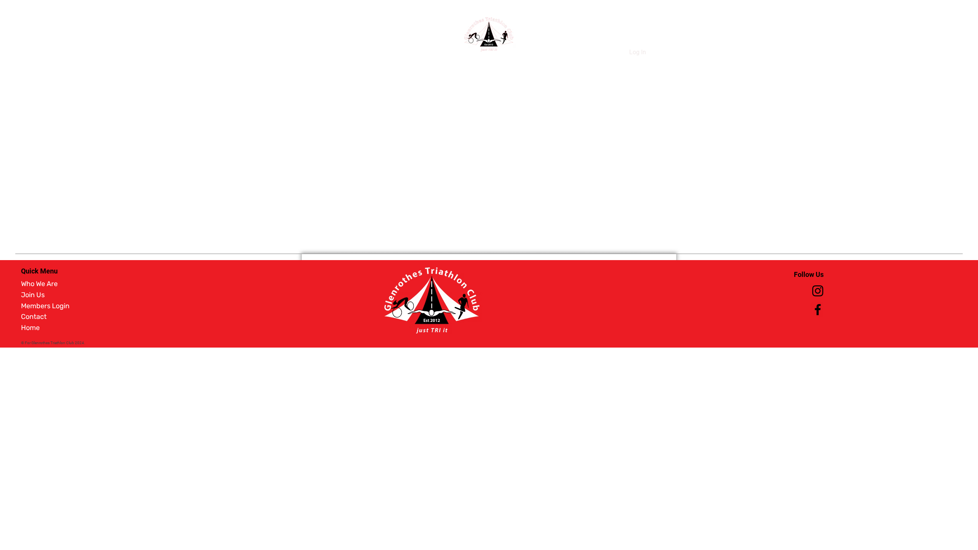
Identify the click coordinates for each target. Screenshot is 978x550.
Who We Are (39, 284)
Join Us (33, 295)
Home (30, 328)
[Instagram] (817, 290)
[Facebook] (817, 309)
